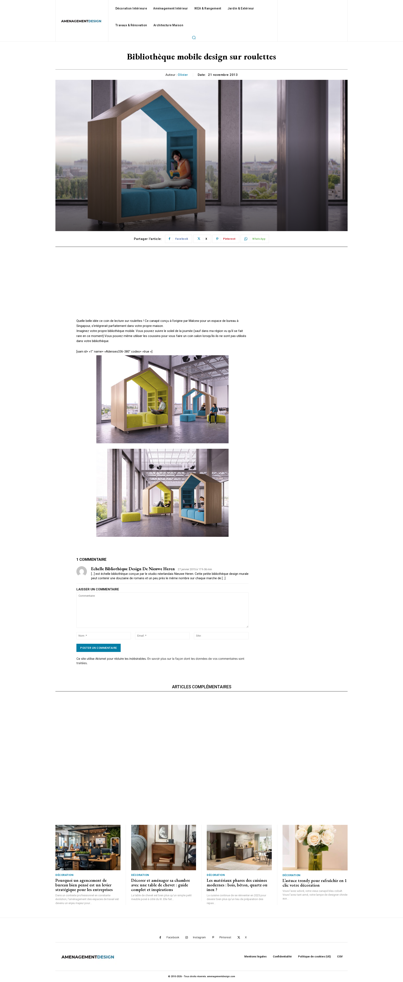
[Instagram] (186, 937)
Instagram (199, 937)
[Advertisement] (162, 288)
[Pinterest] (213, 937)
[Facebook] (160, 937)
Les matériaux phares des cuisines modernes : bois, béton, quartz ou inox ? (237, 885)
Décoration (64, 875)
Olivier (183, 75)
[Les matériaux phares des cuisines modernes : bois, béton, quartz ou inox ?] (239, 847)
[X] (238, 937)
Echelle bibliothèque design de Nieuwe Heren (133, 568)
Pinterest (225, 937)
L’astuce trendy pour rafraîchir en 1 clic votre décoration (315, 883)
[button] (194, 37)
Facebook (172, 937)
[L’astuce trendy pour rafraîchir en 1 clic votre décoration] (315, 847)
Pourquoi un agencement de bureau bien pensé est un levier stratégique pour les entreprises (84, 885)
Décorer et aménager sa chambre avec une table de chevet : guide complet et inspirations (160, 885)
